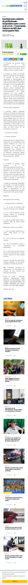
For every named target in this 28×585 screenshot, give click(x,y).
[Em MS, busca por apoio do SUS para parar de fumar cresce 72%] (14, 515)
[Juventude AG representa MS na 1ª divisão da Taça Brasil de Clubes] (14, 485)
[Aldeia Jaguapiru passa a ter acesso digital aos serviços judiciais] (14, 366)
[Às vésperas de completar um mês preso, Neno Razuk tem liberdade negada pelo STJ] (14, 426)
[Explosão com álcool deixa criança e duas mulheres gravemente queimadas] (14, 456)
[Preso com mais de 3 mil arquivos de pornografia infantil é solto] (14, 308)
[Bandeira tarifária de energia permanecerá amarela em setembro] (14, 336)
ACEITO (15, 581)
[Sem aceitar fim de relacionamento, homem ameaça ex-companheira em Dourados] (14, 396)
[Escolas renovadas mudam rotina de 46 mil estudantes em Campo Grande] (14, 544)
